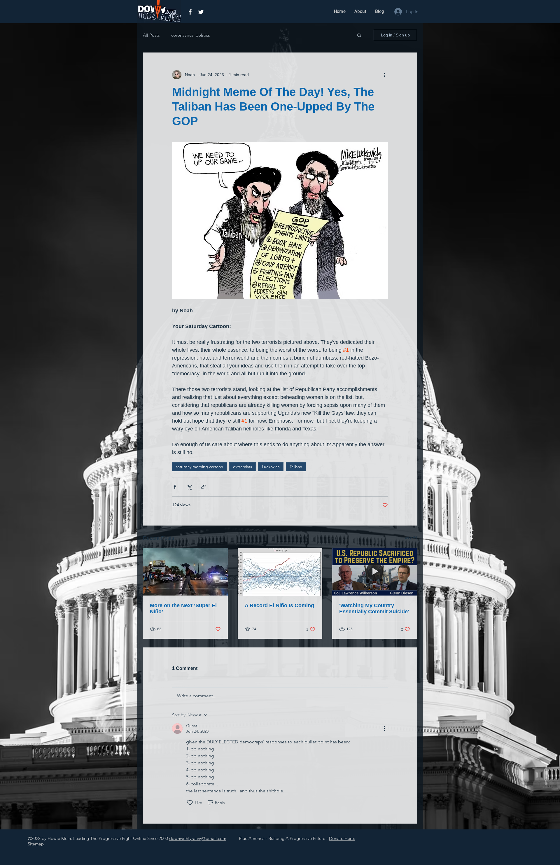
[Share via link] (203, 487)
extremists (242, 466)
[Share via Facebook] (175, 487)
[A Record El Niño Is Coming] (280, 572)
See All (411, 537)
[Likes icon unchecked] (190, 802)
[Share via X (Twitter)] (189, 487)
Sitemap (36, 844)
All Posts (151, 35)
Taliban (296, 466)
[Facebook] (190, 11)
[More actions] (384, 74)
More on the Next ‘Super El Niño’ (183, 608)
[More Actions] (384, 728)
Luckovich (271, 466)
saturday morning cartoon (199, 466)
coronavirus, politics (190, 35)
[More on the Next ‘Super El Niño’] (185, 572)
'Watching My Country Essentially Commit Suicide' (374, 608)
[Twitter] (200, 11)
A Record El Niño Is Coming (279, 605)
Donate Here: (342, 838)
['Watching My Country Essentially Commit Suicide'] (374, 572)
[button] (359, 35)
